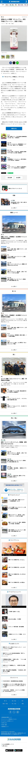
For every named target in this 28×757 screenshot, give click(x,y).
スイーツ (3, 23)
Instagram (17, 712)
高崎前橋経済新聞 (14, 2)
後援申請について (5, 726)
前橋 (6, 23)
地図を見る (14, 128)
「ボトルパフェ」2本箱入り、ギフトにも (14, 76)
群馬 (9, 23)
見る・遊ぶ (12, 4)
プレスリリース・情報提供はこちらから (9, 719)
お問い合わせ (4, 722)
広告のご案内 (4, 724)
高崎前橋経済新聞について (7, 717)
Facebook (10, 712)
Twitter (14, 712)
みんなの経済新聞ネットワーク (14, 740)
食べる (7, 4)
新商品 (13, 23)
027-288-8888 (5, 71)
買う (16, 4)
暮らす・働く (20, 4)
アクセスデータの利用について (7, 721)
